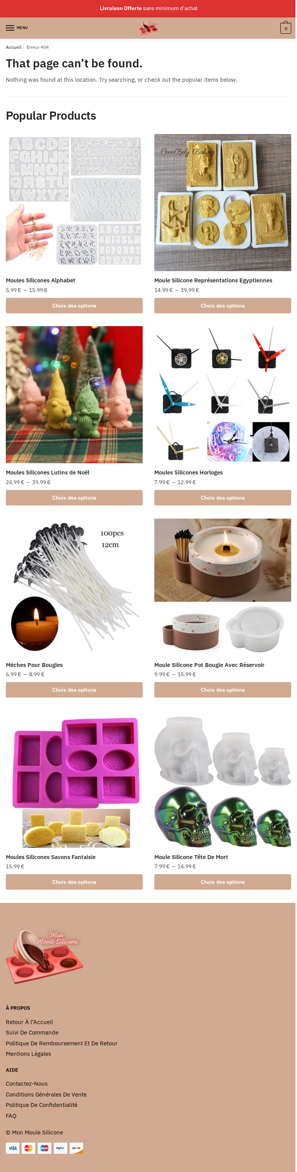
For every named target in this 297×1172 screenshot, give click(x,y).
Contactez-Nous (27, 1083)
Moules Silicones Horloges (188, 472)
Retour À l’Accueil (29, 1022)
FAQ (11, 1115)
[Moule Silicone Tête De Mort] (222, 779)
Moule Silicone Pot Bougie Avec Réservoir (209, 664)
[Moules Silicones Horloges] (222, 394)
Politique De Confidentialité (41, 1104)
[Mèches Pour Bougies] (74, 587)
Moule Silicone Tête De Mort (191, 857)
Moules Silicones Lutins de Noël (47, 472)
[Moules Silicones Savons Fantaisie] (74, 779)
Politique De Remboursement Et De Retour (62, 1043)
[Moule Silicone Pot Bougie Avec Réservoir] (222, 587)
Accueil (13, 47)
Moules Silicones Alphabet (40, 280)
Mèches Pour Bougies (34, 664)
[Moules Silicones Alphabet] (74, 202)
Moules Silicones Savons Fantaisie (51, 857)
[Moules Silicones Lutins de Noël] (74, 394)
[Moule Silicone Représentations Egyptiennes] (222, 202)
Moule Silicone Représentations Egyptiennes (213, 280)
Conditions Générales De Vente (46, 1094)
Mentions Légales (28, 1053)
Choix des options (74, 305)
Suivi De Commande (32, 1032)
